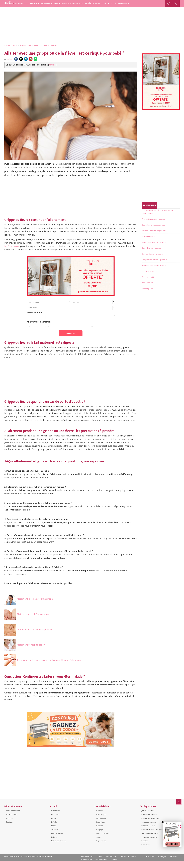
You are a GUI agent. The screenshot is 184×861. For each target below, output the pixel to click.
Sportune (114, 859)
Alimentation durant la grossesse (154, 242)
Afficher (52, 65)
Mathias (9, 58)
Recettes (144, 840)
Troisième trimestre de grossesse (154, 230)
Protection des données (128, 856)
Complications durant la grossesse (154, 259)
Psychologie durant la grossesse (153, 265)
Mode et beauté (148, 277)
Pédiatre (99, 810)
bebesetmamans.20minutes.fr (13, 856)
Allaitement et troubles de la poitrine (34, 629)
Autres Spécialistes (103, 833)
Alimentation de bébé (29, 46)
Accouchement (34, 312)
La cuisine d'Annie (101, 859)
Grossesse (45, 3)
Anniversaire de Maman (39, 322)
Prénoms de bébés (148, 825)
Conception (32, 3)
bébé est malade (12, 246)
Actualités (86, 3)
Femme (75, 3)
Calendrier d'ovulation (149, 814)
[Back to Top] (178, 802)
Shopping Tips (147, 288)
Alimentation (101, 818)
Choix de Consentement (45, 856)
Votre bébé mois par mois (150, 833)
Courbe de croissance (149, 837)
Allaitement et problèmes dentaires (33, 614)
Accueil (7, 46)
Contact (99, 856)
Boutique (9, 818)
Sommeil (99, 825)
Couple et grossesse (149, 271)
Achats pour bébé (148, 236)
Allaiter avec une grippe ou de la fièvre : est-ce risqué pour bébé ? (64, 53)
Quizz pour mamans (148, 822)
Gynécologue (101, 814)
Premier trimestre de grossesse (153, 219)
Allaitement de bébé (49, 46)
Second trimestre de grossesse (153, 225)
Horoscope (145, 844)
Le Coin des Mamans (119, 3)
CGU (141, 856)
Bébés (56, 3)
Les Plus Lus (149, 205)
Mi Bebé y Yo (162, 856)
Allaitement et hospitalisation (30, 645)
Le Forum (96, 3)
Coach (98, 837)
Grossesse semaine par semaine (153, 829)
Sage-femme (101, 840)
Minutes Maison (86, 859)
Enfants (65, 3)
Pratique (9, 822)
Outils (104, 3)
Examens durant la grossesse (152, 253)
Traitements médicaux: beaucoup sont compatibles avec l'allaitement (48, 660)
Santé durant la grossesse (151, 248)
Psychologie (100, 822)
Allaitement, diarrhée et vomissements (34, 599)
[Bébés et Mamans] (13, 3)
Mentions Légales (111, 856)
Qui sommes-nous (87, 856)
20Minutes (173, 856)
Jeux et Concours (147, 810)
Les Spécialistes (12, 814)
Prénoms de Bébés (13, 810)
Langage (99, 829)
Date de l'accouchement (150, 818)
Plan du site (150, 856)
